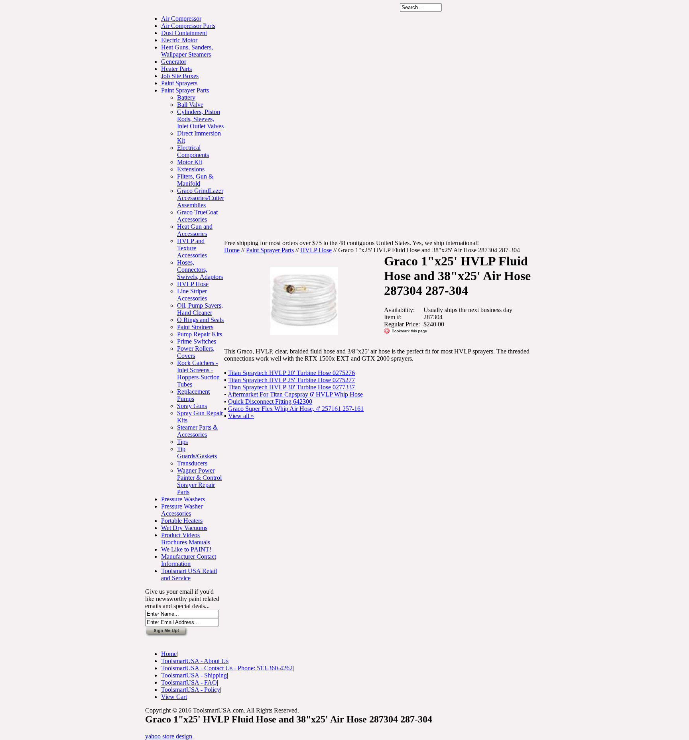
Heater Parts (176, 68)
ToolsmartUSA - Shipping (194, 675)
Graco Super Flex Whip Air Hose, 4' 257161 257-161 (296, 408)
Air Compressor (181, 18)
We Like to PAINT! (186, 549)
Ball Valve (190, 104)
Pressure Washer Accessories (182, 510)
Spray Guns (192, 405)
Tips (182, 441)
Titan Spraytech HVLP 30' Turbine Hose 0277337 (291, 387)
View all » (241, 415)
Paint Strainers (195, 327)
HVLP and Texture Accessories (192, 248)
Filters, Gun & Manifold (195, 180)
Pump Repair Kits (199, 334)
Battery (186, 97)
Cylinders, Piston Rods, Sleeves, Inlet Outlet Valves (200, 119)
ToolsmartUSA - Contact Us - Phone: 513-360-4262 (227, 668)
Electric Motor (179, 40)
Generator (173, 61)
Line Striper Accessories (192, 295)
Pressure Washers (183, 499)
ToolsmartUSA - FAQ (189, 682)
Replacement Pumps (193, 395)
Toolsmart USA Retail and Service (189, 574)
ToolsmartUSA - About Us (194, 661)
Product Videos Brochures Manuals (185, 539)
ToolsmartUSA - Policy (190, 689)
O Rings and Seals (200, 319)
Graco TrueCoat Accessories (197, 216)
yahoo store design (168, 736)
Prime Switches (196, 341)
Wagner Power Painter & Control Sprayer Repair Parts (199, 481)
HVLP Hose (193, 284)
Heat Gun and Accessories (195, 230)
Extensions (191, 169)
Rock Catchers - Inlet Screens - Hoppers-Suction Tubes (198, 373)
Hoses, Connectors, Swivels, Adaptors (200, 269)
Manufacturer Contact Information (188, 560)
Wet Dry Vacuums (184, 527)
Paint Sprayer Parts (185, 90)
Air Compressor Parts (188, 25)
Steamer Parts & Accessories (197, 431)
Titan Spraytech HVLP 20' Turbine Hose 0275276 (291, 372)
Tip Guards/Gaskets (197, 452)
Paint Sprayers (179, 83)
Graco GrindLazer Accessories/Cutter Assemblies (200, 197)
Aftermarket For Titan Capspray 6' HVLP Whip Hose (295, 394)
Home (232, 250)
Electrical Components (193, 151)
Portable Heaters (182, 520)
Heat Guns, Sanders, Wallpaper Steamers (187, 51)
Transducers (192, 463)
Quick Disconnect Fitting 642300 (270, 401)
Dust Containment (184, 32)
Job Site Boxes (180, 76)
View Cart (174, 696)
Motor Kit (189, 162)
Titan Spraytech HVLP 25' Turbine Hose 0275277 (291, 380)
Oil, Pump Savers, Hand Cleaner (200, 309)
